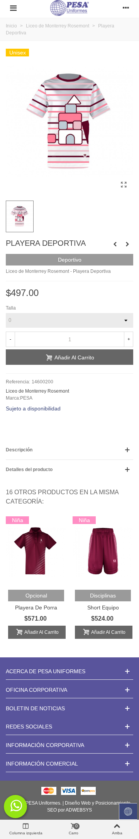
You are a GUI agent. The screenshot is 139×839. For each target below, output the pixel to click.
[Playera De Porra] (115, 244)
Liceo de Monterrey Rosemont (37, 391)
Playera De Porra (36, 607)
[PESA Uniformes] (69, 8)
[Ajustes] (126, 8)
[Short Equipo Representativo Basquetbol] (103, 550)
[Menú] (13, 8)
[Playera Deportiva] (123, 185)
